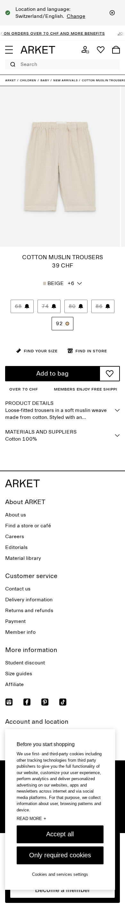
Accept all (60, 834)
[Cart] (116, 50)
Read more (31, 818)
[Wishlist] (100, 50)
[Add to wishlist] (109, 374)
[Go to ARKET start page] (38, 50)
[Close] (112, 12)
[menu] (9, 50)
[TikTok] (63, 702)
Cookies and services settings (60, 874)
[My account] (85, 50)
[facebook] (27, 702)
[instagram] (9, 702)
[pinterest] (45, 702)
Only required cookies (60, 855)
